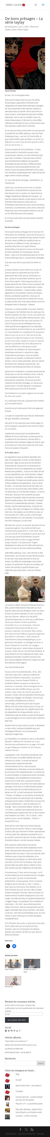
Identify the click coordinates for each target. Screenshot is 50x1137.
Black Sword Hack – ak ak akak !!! (18, 1052)
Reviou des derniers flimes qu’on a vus (20, 1045)
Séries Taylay (23, 29)
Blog (17, 1074)
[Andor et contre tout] (32, 963)
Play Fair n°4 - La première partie (29, 1103)
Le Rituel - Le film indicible (26, 1116)
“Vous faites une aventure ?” (16, 1041)
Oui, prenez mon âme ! (17, 1020)
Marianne (9, 986)
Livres (14, 29)
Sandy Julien (12, 26)
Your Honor (9, 969)
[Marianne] (13, 980)
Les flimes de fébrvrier (14, 1049)
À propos (19, 1091)
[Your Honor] (13, 963)
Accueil (18, 1080)
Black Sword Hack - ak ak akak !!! (29, 1085)
